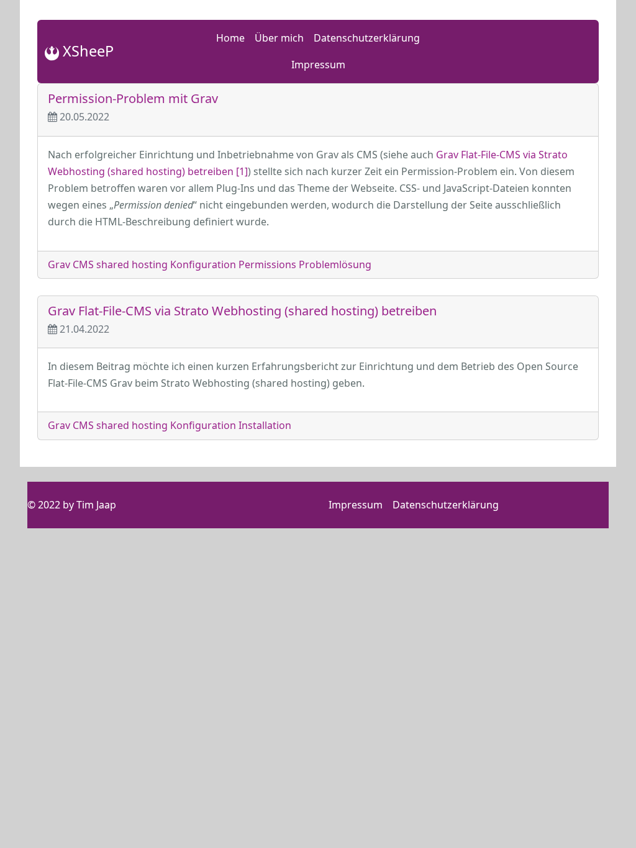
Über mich (279, 38)
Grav (59, 264)
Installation (264, 425)
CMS (83, 264)
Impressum (318, 64)
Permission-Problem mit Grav (133, 98)
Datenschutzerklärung (367, 38)
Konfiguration (203, 264)
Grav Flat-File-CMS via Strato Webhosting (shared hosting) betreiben (242, 310)
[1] (242, 171)
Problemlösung (335, 264)
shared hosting (132, 264)
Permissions (267, 264)
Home (230, 38)
